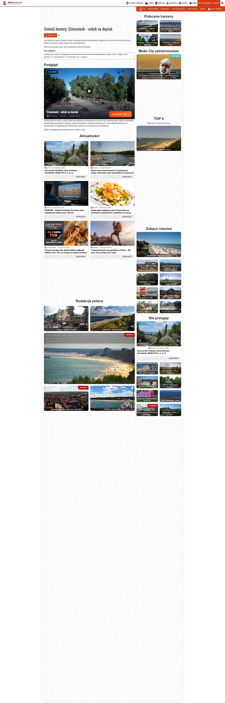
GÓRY (151, 3)
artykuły (193, 8)
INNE (194, 3)
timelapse (153, 8)
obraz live (52, 35)
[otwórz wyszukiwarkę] (222, 3)
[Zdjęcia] (59, 35)
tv (144, 8)
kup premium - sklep (208, 3)
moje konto (216, 8)
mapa (203, 8)
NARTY (185, 3)
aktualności (179, 8)
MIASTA (161, 3)
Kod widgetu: (50, 50)
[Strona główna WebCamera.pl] (12, 3)
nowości (165, 8)
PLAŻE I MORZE (136, 3)
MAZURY (174, 3)
